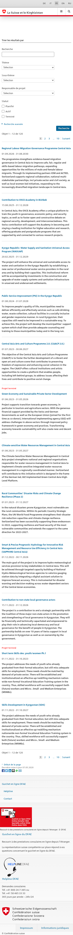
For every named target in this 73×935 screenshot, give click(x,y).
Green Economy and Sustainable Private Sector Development (34, 393)
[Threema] (13, 770)
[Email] (20, 770)
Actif (9, 111)
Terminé (10, 116)
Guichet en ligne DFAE (14, 783)
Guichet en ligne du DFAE (17, 834)
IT (51, 3)
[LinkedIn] (10, 770)
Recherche (7, 49)
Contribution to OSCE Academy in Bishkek (24, 199)
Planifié (10, 106)
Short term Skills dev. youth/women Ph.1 (24, 653)
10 (58, 138)
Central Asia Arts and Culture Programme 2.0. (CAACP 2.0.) (33, 343)
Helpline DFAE (10, 878)
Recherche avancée (13, 124)
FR (56, 3)
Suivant (66, 138)
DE (44, 3)
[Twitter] (7, 770)
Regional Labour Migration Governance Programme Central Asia (36, 148)
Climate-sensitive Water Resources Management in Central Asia (36, 445)
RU (69, 3)
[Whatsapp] (17, 770)
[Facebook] (3, 770)
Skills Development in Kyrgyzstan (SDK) (23, 704)
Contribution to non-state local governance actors (28, 599)
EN (63, 3)
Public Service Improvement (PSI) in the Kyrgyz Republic (32, 295)
